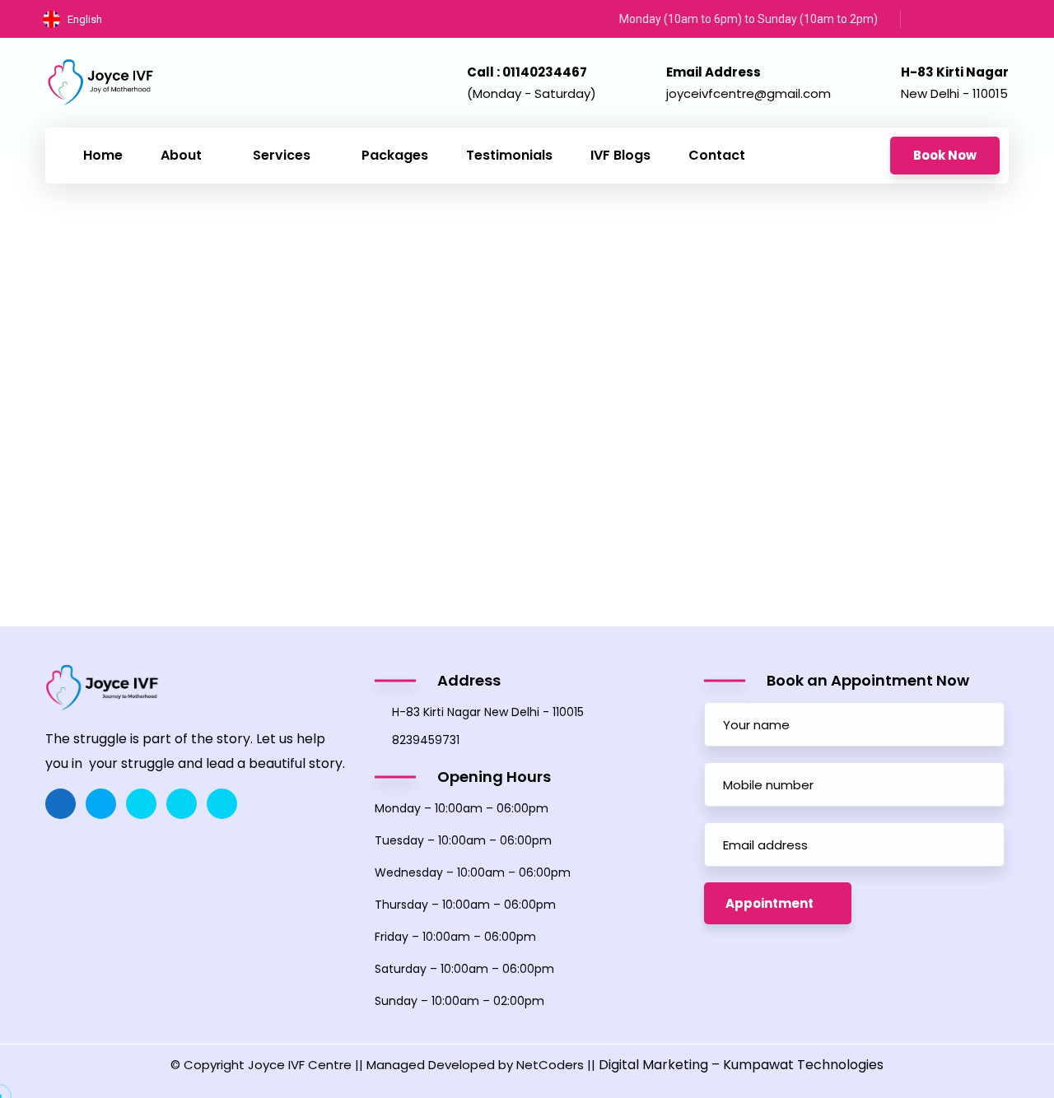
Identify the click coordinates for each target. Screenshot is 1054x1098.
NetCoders (550, 1064)
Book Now (945, 155)
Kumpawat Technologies (803, 1064)
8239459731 (425, 740)
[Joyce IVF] (100, 82)
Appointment (769, 903)
